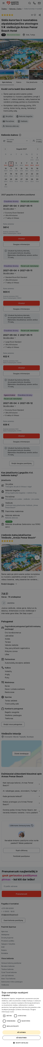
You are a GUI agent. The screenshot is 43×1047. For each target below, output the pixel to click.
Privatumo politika (20, 1012)
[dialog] (21, 1018)
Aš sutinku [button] (21, 1032)
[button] (21, 1042)
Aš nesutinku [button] (21, 1038)
